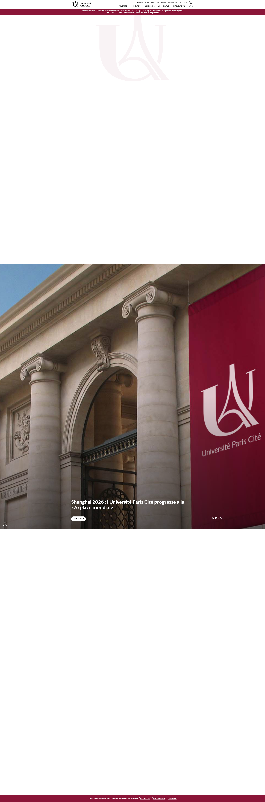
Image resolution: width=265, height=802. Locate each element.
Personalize (172, 798)
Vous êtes (140, 2)
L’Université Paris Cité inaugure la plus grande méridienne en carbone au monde (120, 504)
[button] (5, 524)
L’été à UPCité (183, 2)
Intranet (147, 2)
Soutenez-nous (172, 2)
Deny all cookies (159, 798)
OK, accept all (145, 798)
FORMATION (135, 6)
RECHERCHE (149, 6)
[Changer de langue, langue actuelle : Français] (191, 2)
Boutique (163, 2)
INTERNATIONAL (179, 6)
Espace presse (155, 2)
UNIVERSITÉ (123, 6)
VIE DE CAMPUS (163, 6)
